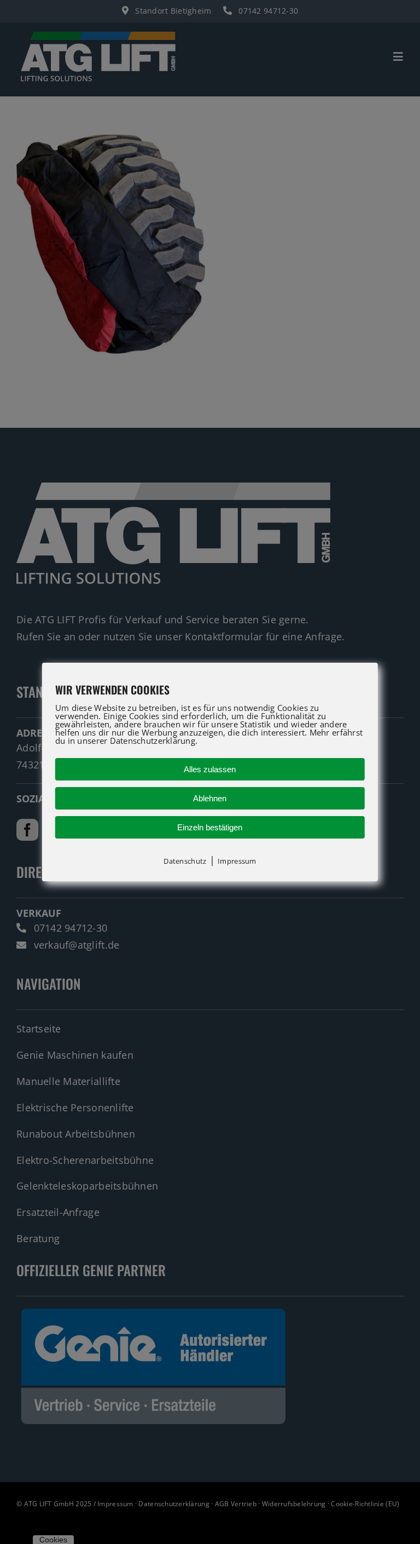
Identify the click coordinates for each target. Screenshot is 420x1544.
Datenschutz (185, 861)
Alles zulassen (210, 769)
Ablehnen (209, 798)
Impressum (237, 861)
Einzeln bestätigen (209, 827)
